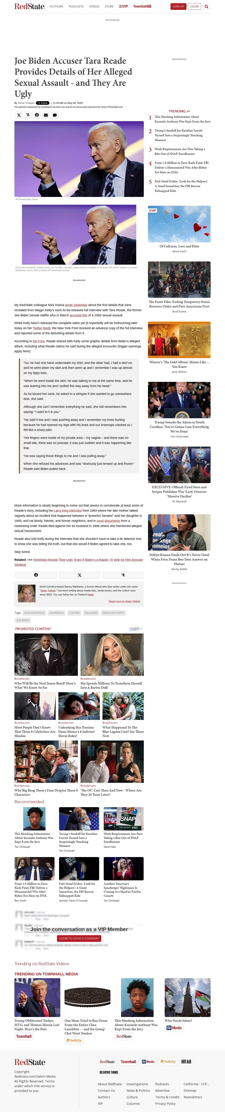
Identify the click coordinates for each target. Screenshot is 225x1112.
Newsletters (193, 1097)
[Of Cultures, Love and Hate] (179, 224)
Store (109, 6)
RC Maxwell (179, 501)
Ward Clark (110, 847)
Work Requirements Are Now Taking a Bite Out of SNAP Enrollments (123, 837)
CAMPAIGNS (56, 612)
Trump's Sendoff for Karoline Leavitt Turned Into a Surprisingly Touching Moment (78, 839)
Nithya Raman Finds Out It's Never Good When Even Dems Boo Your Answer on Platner (179, 559)
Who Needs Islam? (178, 1020)
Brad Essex (179, 311)
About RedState (110, 1084)
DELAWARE (91, 612)
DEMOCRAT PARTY (113, 612)
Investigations (137, 1084)
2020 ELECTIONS (34, 612)
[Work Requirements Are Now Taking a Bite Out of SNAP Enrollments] (124, 818)
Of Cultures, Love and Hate (179, 246)
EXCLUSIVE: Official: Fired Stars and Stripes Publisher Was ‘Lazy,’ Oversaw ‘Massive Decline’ (179, 492)
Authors (56, 6)
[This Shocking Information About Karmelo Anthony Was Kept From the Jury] (34, 818)
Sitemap (190, 1090)
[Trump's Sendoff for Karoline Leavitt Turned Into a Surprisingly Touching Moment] (79, 818)
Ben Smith (20, 900)
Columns (133, 1103)
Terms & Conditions (168, 1097)
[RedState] (29, 6)
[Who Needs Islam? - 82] (188, 997)
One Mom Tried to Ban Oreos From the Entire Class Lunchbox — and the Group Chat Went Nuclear (86, 1027)
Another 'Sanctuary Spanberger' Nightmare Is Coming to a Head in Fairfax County (122, 889)
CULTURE (74, 612)
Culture (132, 1097)
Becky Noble (179, 569)
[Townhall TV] (142, 6)
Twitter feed (41, 328)
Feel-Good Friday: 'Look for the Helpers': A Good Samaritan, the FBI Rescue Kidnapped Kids (77, 889)
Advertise (162, 1090)
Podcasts (76, 6)
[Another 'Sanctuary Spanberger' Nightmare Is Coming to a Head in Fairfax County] (124, 868)
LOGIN (194, 6)
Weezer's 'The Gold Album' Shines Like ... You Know (179, 364)
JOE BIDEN (23, 620)
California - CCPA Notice (197, 1084)
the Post (38, 341)
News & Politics (138, 1090)
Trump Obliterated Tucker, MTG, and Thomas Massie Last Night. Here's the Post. (36, 1024)
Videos (94, 6)
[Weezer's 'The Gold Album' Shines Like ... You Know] (179, 339)
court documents (108, 521)
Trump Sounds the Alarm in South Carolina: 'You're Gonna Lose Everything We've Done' (179, 427)
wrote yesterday (76, 305)
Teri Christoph (22, 847)
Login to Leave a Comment (79, 938)
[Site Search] (206, 6)
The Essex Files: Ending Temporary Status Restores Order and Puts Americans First (179, 304)
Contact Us (106, 1090)
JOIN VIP (178, 6)
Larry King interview (68, 510)
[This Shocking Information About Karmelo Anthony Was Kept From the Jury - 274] (137, 997)
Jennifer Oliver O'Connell (73, 900)
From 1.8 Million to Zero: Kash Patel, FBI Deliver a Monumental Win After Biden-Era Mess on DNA (31, 889)
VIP (100, 1103)
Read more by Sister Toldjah (124, 601)
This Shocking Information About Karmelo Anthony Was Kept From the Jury (34, 837)
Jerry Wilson (179, 371)
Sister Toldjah (26, 103)
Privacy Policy (165, 1103)
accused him (78, 315)
